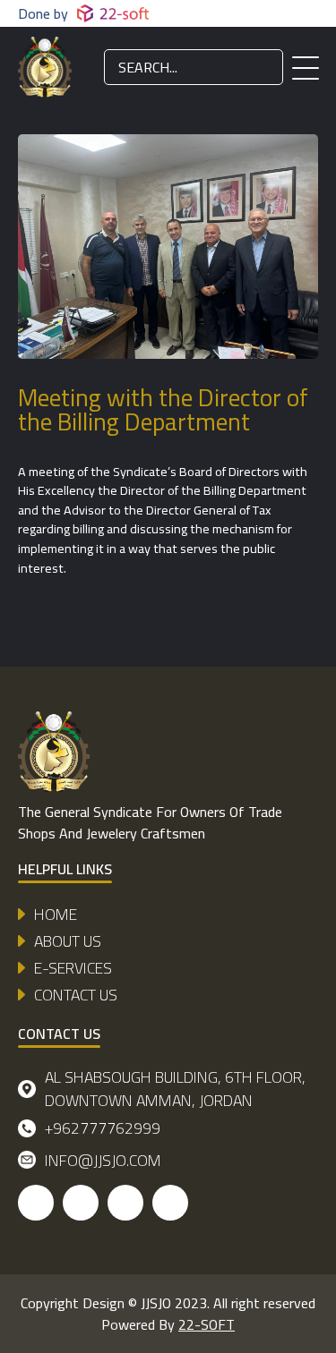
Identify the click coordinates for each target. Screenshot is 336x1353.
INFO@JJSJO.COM (103, 1160)
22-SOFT (206, 1324)
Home (55, 914)
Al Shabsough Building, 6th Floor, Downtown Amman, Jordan (175, 1089)
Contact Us (75, 995)
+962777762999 (102, 1128)
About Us (67, 941)
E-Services (73, 968)
